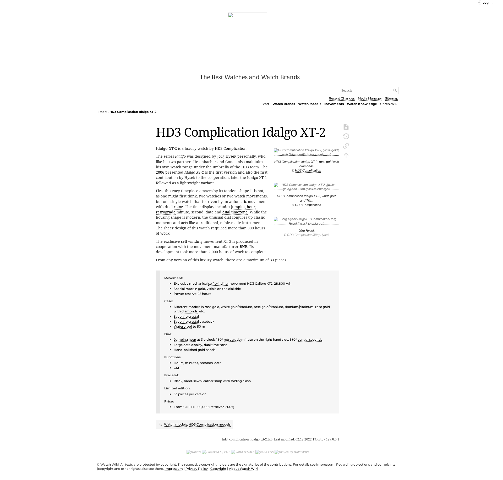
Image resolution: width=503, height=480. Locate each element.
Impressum (174, 469)
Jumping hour (185, 339)
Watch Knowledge (362, 104)
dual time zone (215, 345)
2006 (160, 172)
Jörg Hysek (226, 156)
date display (192, 345)
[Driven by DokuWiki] (292, 452)
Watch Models (309, 104)
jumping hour (243, 206)
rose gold (325, 162)
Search (395, 90)
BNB (243, 246)
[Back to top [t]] (346, 154)
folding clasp (241, 381)
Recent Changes (342, 98)
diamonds (190, 311)
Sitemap (391, 98)
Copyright (218, 469)
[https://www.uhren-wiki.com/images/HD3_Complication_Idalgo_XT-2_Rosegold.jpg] (306, 154)
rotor (178, 206)
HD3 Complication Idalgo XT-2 (133, 112)
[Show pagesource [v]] (346, 126)
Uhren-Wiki (389, 104)
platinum (306, 307)
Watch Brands (283, 104)
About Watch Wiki (243, 469)
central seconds (310, 339)
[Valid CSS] (264, 452)
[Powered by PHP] (216, 452)
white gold (329, 196)
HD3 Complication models (210, 424)
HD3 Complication (308, 170)
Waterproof (183, 326)
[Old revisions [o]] (346, 136)
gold (201, 289)
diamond (305, 166)
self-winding (192, 241)
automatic (238, 201)
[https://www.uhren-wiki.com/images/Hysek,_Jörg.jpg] (306, 222)
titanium (245, 307)
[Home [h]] (247, 41)
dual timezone (235, 211)
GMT (177, 368)
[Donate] (194, 452)
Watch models (175, 424)
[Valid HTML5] (243, 452)
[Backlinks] (346, 145)
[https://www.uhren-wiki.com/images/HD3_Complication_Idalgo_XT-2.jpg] (306, 188)
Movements (334, 104)
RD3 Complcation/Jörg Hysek (308, 235)
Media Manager (370, 98)
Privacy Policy (196, 469)
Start (265, 104)
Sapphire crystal (186, 316)
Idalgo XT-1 (257, 177)
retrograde (166, 211)
